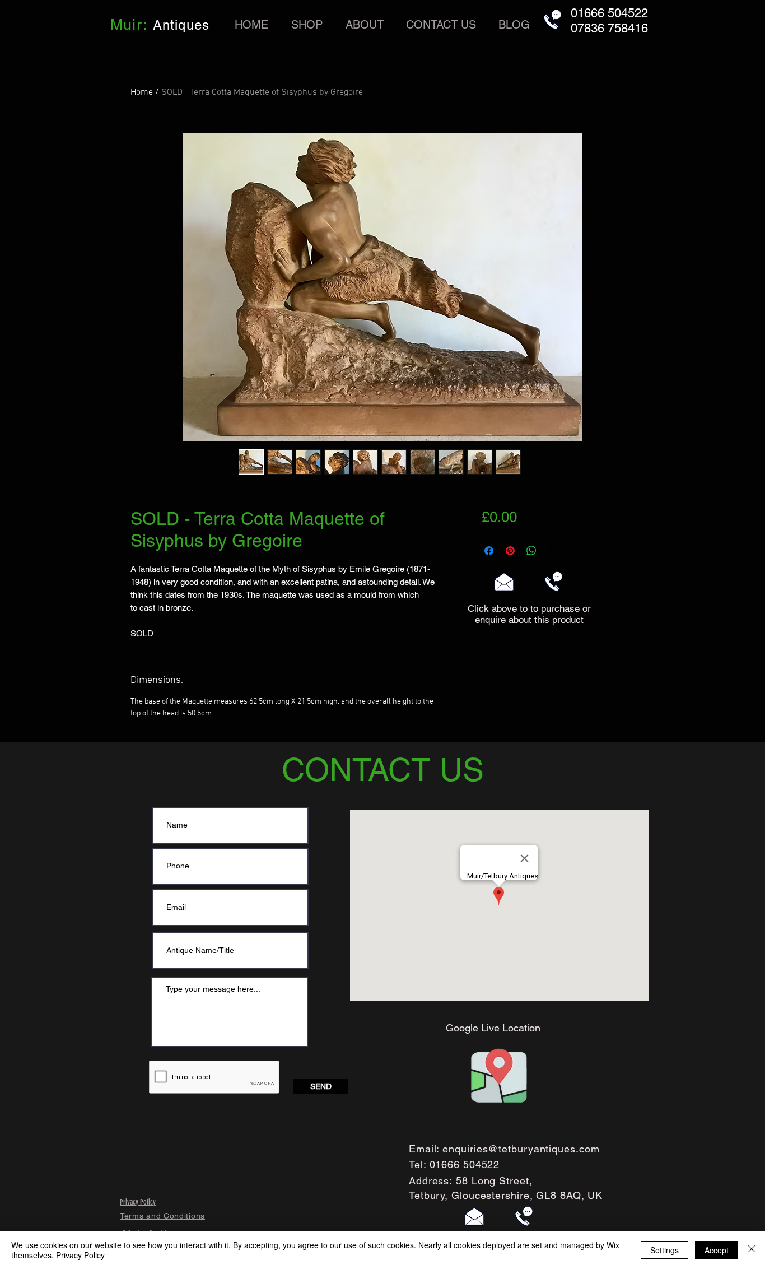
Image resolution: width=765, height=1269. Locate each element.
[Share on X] (552, 550)
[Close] (751, 1250)
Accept (717, 1250)
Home (141, 92)
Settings (664, 1250)
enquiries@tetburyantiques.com (520, 1149)
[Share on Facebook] (489, 550)
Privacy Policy (80, 1255)
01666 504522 (465, 1164)
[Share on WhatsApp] (531, 550)
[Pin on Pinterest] (510, 550)
